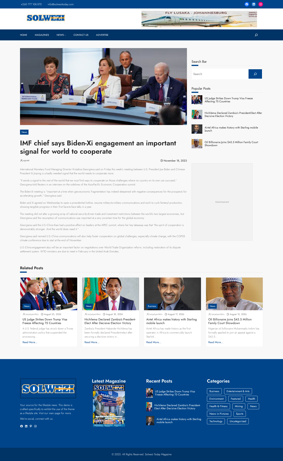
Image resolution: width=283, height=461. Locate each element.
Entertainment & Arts (238, 391)
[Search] (255, 74)
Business (152, 306)
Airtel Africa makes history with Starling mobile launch (231, 129)
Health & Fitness (218, 406)
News (24, 132)
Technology (215, 421)
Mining (239, 406)
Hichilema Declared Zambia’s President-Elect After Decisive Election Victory (233, 114)
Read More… (30, 342)
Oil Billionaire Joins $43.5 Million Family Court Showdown (231, 144)
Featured (236, 399)
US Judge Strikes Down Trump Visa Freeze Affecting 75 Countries (229, 100)
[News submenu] (65, 35)
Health (251, 399)
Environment (216, 399)
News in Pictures (219, 414)
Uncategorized (238, 421)
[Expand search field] (256, 35)
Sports (239, 414)
